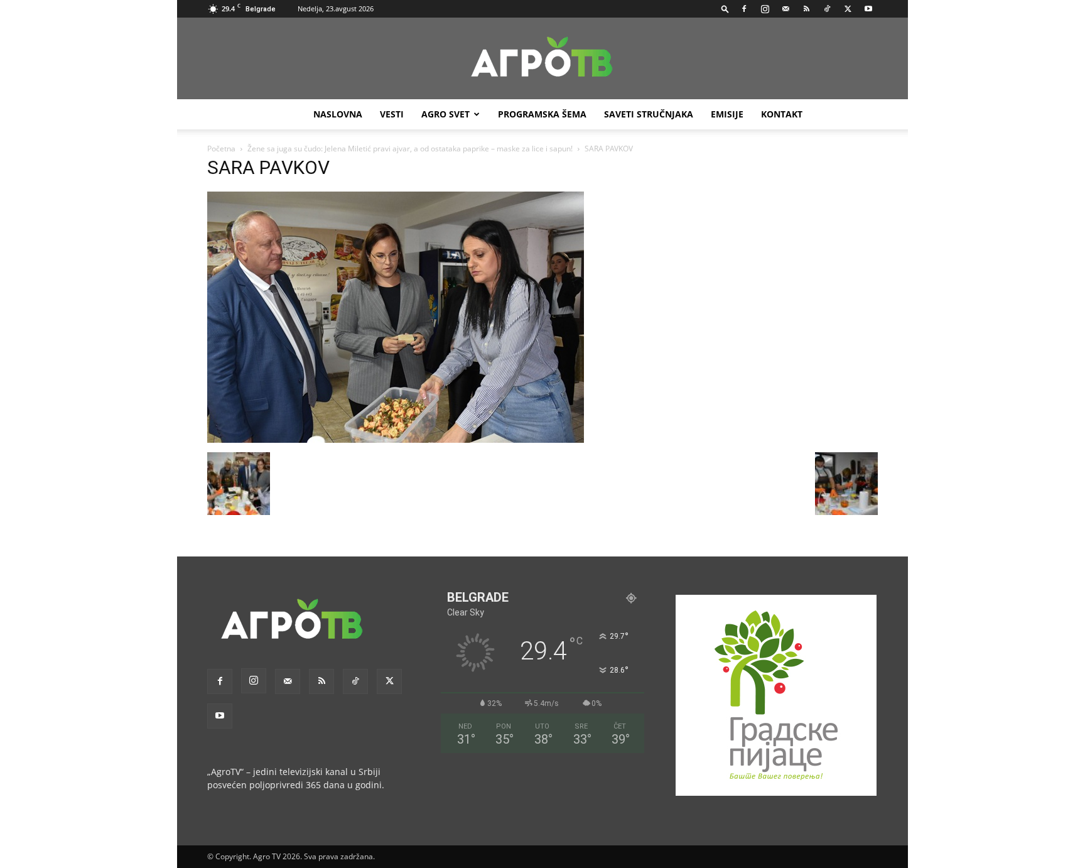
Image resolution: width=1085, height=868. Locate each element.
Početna (221, 148)
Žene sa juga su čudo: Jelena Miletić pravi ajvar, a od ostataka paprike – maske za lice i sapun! (410, 148)
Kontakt (781, 114)
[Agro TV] (542, 59)
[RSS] (806, 9)
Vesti (392, 114)
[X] (847, 9)
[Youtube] (868, 9)
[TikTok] (827, 9)
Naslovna (337, 114)
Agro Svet (445, 114)
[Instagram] (764, 9)
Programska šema (542, 114)
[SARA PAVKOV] (395, 439)
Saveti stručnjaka (648, 114)
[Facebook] (744, 9)
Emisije (727, 114)
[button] (725, 8)
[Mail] (785, 9)
